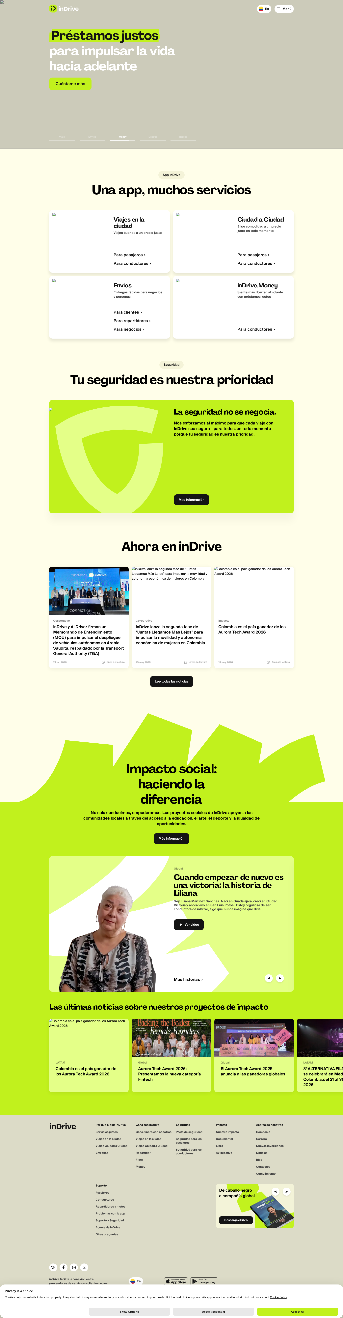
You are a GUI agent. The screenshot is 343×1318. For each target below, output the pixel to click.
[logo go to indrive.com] (63, 8)
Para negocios (127, 329)
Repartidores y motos (110, 1206)
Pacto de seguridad (189, 1132)
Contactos (263, 1166)
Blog (259, 1160)
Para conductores (131, 263)
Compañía (263, 1132)
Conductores (105, 1199)
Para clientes (126, 312)
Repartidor (143, 1153)
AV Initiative (224, 1153)
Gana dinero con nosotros (154, 1132)
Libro (219, 1146)
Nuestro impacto (227, 1132)
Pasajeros (102, 1192)
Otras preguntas (107, 1234)
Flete (139, 1160)
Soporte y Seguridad (110, 1220)
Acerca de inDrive (108, 1227)
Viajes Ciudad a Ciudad (111, 1146)
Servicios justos (107, 1132)
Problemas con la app (110, 1213)
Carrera (261, 1139)
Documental (224, 1139)
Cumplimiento (266, 1173)
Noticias (261, 1153)
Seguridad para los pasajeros (189, 1141)
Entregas (102, 1153)
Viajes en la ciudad (108, 1139)
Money (140, 1166)
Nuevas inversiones (270, 1146)
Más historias (187, 979)
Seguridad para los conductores (189, 1151)
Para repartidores (131, 321)
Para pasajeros (128, 255)
